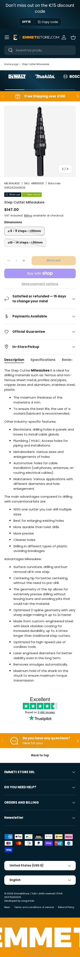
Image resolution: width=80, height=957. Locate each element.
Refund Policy (66, 907)
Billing (28, 215)
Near (7, 907)
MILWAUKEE (12, 183)
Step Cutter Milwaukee (35, 64)
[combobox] (40, 50)
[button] (73, 37)
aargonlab (27, 900)
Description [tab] (14, 359)
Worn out (54, 260)
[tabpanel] (40, 525)
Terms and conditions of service (34, 907)
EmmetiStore (21, 893)
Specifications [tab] (43, 359)
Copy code (50, 22)
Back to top (40, 755)
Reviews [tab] (69, 359)
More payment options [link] (40, 283)
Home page (11, 64)
